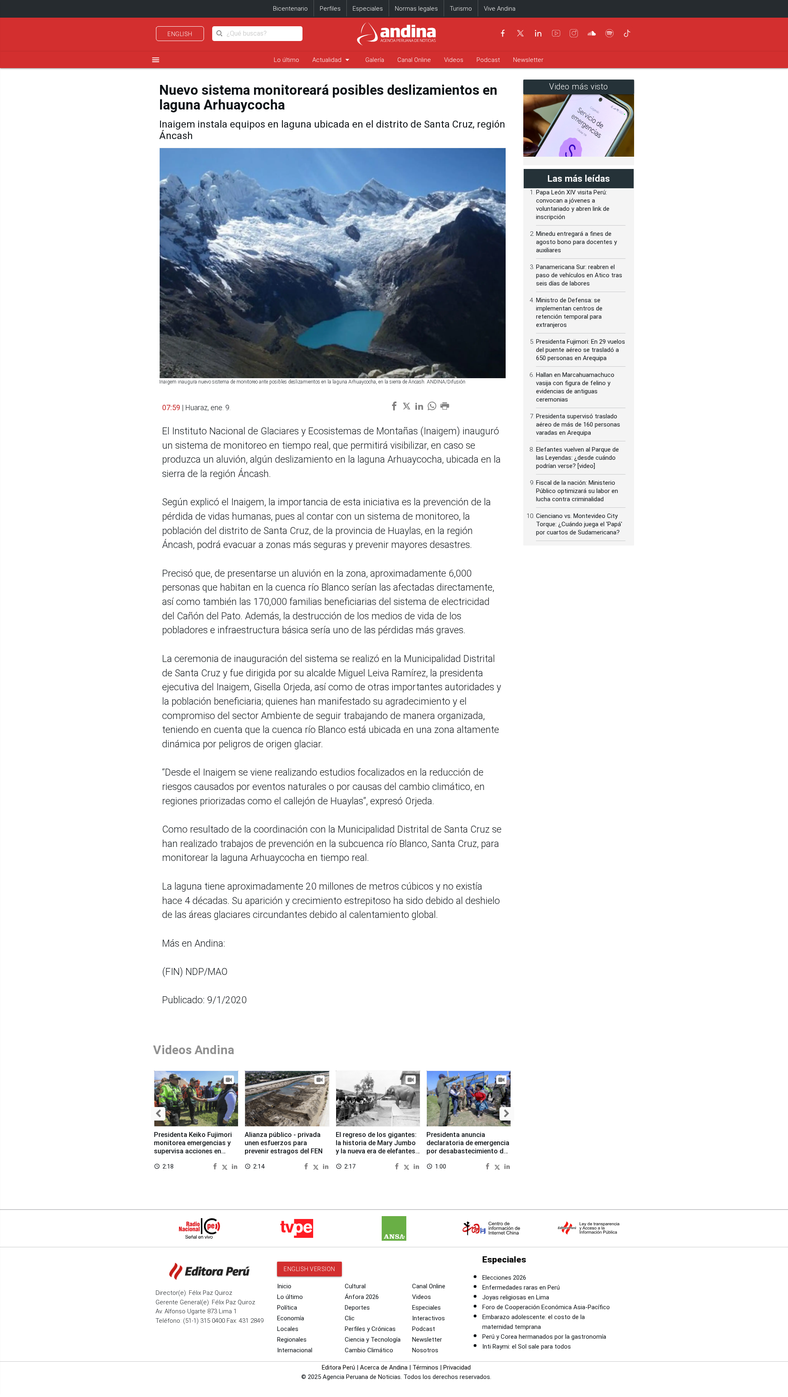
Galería (374, 60)
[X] (520, 33)
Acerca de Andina (384, 1367)
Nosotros (425, 1350)
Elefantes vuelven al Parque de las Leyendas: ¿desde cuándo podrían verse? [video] (577, 458)
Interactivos (428, 1318)
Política (287, 1307)
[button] (158, 1114)
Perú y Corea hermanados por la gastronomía (544, 1336)
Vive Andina (499, 8)
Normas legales (416, 8)
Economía (290, 1318)
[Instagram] (574, 33)
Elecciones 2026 (504, 1277)
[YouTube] (556, 33)
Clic (350, 1318)
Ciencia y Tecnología (373, 1339)
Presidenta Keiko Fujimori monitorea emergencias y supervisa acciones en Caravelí (193, 1147)
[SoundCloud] (592, 33)
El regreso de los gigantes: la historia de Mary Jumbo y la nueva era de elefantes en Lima (376, 1147)
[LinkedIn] (538, 33)
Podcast (488, 60)
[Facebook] (503, 33)
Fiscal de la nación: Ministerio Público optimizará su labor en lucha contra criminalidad (577, 491)
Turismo (461, 8)
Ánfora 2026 (362, 1297)
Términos (425, 1367)
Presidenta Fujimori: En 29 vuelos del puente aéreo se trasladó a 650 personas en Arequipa (580, 350)
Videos (453, 60)
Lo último (286, 60)
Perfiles (330, 8)
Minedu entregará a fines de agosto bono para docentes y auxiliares (576, 242)
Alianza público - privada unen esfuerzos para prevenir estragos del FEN (284, 1143)
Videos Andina (193, 1050)
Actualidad (332, 59)
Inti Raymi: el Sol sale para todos (526, 1346)
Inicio (284, 1286)
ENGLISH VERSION (309, 1269)
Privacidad (457, 1367)
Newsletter (528, 60)
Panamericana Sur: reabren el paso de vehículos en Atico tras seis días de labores (579, 275)
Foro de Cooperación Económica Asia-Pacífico (546, 1307)
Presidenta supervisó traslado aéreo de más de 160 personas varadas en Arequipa (578, 424)
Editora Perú (338, 1367)
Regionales (292, 1339)
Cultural (355, 1286)
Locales (287, 1329)
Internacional (294, 1350)
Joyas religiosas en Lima (515, 1297)
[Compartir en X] (226, 1165)
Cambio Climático (369, 1350)
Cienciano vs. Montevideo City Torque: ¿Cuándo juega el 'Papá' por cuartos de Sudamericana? (579, 524)
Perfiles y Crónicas (370, 1329)
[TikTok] (627, 33)
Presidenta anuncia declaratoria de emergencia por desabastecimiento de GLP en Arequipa (467, 1147)
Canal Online (414, 60)
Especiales (368, 8)
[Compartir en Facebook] (216, 1165)
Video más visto (578, 86)
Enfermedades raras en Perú (521, 1287)
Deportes (357, 1307)
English (179, 34)
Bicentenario (290, 8)
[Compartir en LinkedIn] (234, 1165)
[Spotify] (609, 33)
